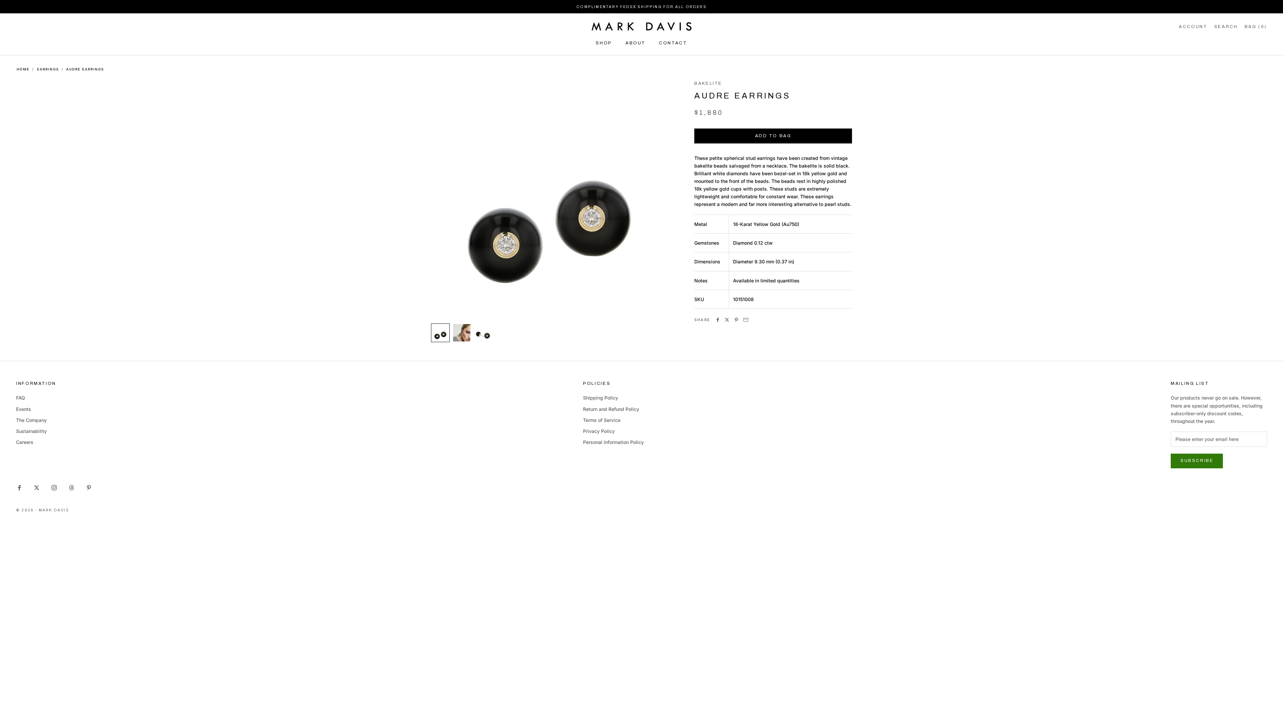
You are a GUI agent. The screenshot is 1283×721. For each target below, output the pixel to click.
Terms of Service (601, 420)
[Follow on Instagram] (54, 487)
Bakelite (708, 83)
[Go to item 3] (483, 332)
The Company (31, 420)
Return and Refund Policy (611, 409)
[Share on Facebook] (717, 319)
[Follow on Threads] (71, 487)
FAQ (20, 398)
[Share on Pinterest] (736, 319)
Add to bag (773, 136)
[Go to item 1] (440, 332)
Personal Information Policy (613, 442)
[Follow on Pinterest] (89, 487)
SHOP (604, 42)
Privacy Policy (599, 431)
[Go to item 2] (461, 332)
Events (23, 409)
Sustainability (31, 431)
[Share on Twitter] (727, 319)
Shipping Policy (600, 398)
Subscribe (1196, 460)
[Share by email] (745, 319)
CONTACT (673, 42)
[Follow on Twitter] (36, 487)
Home (23, 69)
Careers (24, 442)
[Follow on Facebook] (19, 487)
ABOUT (635, 42)
